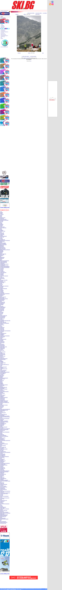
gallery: (25, 14)
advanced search (2, 17)
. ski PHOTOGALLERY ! (4, 35)
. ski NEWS (2, 25)
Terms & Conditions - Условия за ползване (9, 589)
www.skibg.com (13, 588)
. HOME (1, 24)
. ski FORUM (2, 26)
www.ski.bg (9, 588)
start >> (38, 14)
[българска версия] (3, 11)
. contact (1, 38)
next (36, 14)
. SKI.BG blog (2, 36)
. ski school (2, 32)
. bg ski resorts (2, 33)
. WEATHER (2, 27)
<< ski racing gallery (38, 13)
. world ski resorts (3, 34)
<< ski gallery (45, 13)
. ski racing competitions (4, 31)
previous (17, 14)
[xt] (20, 589)
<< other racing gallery (30, 13)
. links (1, 37)
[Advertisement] (53, 25)
